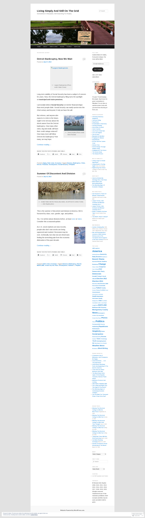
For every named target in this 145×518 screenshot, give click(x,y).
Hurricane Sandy (97, 298)
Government (96, 292)
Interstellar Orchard (98, 127)
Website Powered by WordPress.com (72, 510)
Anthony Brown (96, 254)
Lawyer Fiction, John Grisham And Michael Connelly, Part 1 (98, 202)
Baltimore (104, 256)
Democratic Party (98, 271)
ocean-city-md (49, 265)
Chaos (93, 266)
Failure (98, 288)
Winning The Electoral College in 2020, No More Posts (98, 410)
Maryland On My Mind (98, 136)
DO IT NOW (97, 69)
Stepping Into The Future (99, 150)
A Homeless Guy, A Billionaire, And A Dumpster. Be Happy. (100, 357)
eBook (94, 278)
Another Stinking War (98, 227)
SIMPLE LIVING (53, 46)
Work (100, 348)
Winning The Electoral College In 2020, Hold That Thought (98, 422)
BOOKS (62, 46)
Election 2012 (102, 278)
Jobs (100, 300)
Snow (103, 331)
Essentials (102, 285)
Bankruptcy (76, 163)
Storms (103, 336)
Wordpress (95, 348)
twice (80, 219)
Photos (104, 318)
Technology (104, 338)
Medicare (95, 307)
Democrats (96, 274)
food (107, 290)
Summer (71, 265)
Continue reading (44, 145)
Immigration (95, 300)
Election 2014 (97, 281)
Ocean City (95, 318)
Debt (100, 269)
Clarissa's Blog (96, 120)
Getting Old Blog (97, 125)
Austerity (103, 254)
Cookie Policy (34, 514)
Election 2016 (96, 283)
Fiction (94, 290)
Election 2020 (104, 283)
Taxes (98, 338)
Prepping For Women (98, 138)
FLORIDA (69, 46)
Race (56, 265)
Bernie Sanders (102, 261)
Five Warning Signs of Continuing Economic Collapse (98, 390)
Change (102, 264)
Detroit (39, 164)
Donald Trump (96, 276)
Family (104, 288)
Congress (102, 267)
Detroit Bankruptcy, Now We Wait (54, 59)
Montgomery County (100, 310)
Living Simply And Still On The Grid (58, 10)
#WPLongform (96, 248)
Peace (99, 318)
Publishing (95, 326)
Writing (105, 348)
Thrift (94, 341)
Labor (99, 302)
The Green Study (97, 152)
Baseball (94, 261)
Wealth (105, 343)
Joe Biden (104, 300)
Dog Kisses (95, 122)
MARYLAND (77, 46)
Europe (94, 288)
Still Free (95, 52)
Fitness (98, 290)
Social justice (53, 164)
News (95, 313)
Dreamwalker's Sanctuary (99, 123)
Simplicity (96, 331)
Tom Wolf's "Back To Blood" (100, 216)
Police (93, 321)
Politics (100, 321)
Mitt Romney (102, 307)
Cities (83, 163)
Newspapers (101, 313)
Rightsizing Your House (98, 167)
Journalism (95, 302)
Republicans (103, 326)
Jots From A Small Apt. (98, 130)
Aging (45, 163)
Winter (102, 345)
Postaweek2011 (96, 324)
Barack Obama (98, 259)
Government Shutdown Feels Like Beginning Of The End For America (100, 366)
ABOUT (45, 46)
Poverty (103, 324)
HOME (39, 46)
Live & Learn (95, 134)
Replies (72, 164)
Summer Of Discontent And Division (56, 173)
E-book (104, 276)
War (93, 343)
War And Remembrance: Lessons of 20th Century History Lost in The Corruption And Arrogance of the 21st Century (99, 236)
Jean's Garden (96, 129)
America (69, 163)
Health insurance (97, 296)
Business (95, 264)
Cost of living (95, 269)
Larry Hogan (104, 302)
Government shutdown (97, 294)
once (74, 219)
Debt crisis (50, 163)
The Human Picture (97, 153)
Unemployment (101, 341)
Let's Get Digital (97, 132)
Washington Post (99, 343)
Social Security (63, 164)
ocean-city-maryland (98, 315)
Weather (95, 345)
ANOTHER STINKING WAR (99, 383)
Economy (58, 163)
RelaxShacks (95, 139)
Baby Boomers (97, 256)
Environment (95, 285)
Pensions (45, 164)
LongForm (95, 305)
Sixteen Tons (96, 145)
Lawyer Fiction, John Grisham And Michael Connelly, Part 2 (98, 208)
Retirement (95, 328)
